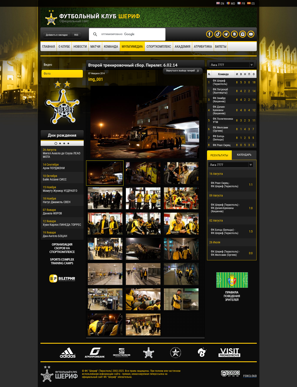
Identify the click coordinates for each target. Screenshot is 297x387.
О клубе (64, 47)
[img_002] (143, 183)
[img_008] (105, 233)
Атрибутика (203, 47)
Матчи (95, 47)
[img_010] (181, 233)
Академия (182, 47)
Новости (80, 47)
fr (243, 3)
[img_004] (105, 208)
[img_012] (143, 258)
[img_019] (181, 309)
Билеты (220, 47)
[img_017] (105, 309)
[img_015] (143, 284)
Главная (48, 47)
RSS (76, 35)
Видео (48, 65)
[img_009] (143, 233)
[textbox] (229, 65)
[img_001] (144, 157)
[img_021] (143, 334)
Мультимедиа (132, 47)
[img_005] (143, 208)
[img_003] (181, 183)
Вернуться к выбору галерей (180, 70)
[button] (251, 65)
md (233, 3)
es (253, 3)
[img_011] (105, 258)
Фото (47, 74)
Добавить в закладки (57, 35)
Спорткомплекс (159, 47)
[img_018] (143, 309)
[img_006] (181, 208)
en (222, 3)
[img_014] (105, 284)
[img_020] (105, 334)
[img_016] (181, 284)
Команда (111, 47)
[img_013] (181, 258)
